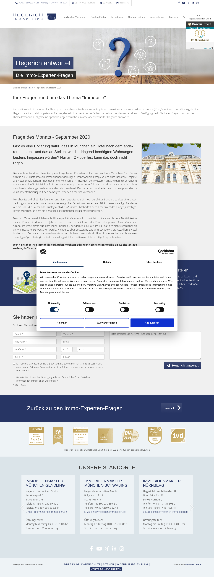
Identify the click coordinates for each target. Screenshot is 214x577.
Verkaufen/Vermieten (75, 17)
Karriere (173, 17)
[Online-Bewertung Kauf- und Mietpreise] (30, 280)
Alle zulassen (152, 323)
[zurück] (22, 507)
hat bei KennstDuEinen (107, 450)
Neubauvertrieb (136, 17)
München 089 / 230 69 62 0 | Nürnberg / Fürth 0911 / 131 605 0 (42, 3)
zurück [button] (169, 408)
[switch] (89, 309)
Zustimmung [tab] (60, 262)
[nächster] (191, 507)
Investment (117, 17)
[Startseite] (35, 17)
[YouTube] (183, 3)
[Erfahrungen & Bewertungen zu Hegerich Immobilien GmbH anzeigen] (200, 33)
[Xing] (188, 3)
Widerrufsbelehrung (132, 564)
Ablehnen (62, 323)
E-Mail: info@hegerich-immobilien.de (46, 511)
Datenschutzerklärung (39, 363)
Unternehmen (157, 17)
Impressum (71, 564)
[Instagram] (197, 3)
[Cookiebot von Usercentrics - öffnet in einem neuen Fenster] (160, 251)
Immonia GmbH (193, 564)
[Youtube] (99, 549)
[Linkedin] (193, 3)
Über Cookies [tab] (154, 262)
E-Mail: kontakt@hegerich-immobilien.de (165, 511)
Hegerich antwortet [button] (185, 365)
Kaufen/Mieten (99, 17)
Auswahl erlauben (107, 323)
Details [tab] (107, 262)
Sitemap (29, 87)
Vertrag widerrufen (106, 569)
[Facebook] (179, 3)
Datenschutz (90, 564)
